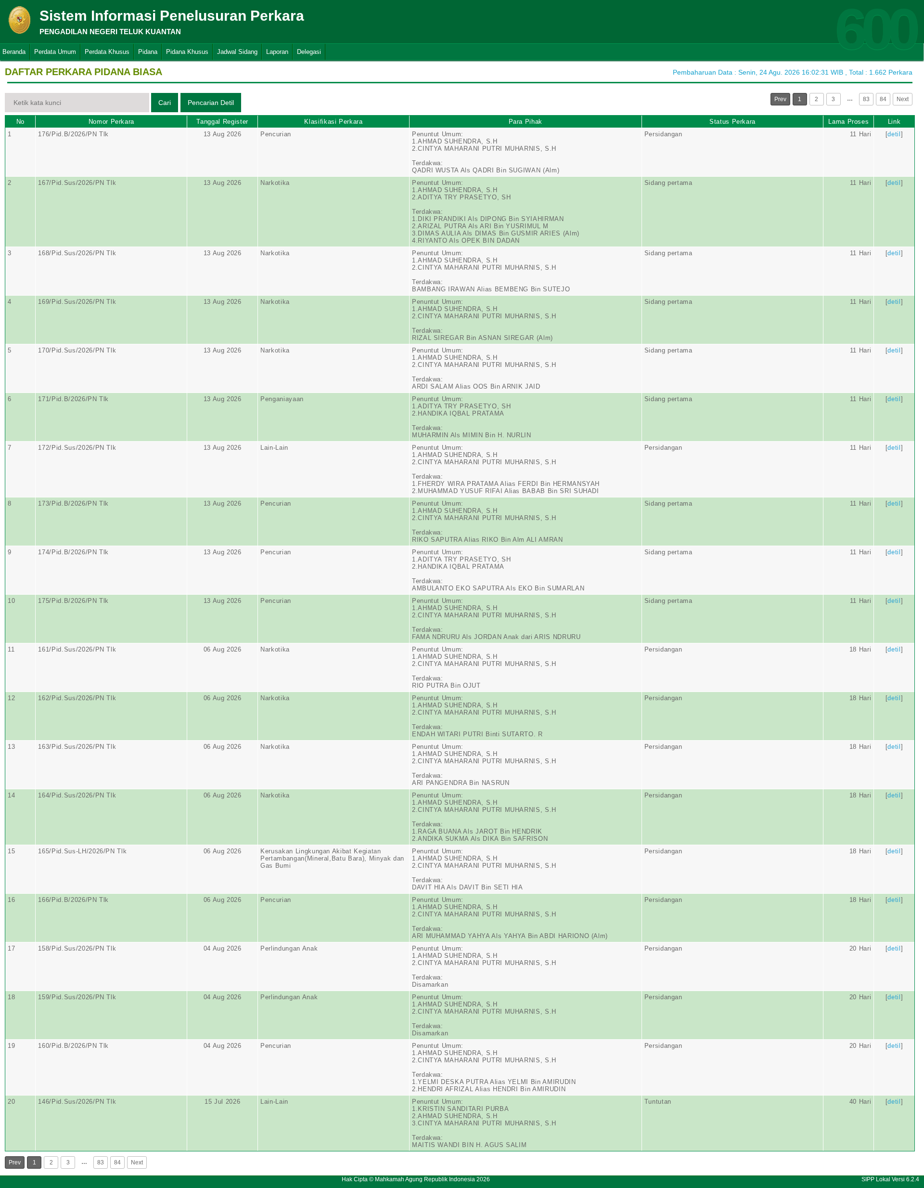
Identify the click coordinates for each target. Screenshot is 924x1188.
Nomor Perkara (111, 121)
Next (903, 99)
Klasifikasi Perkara (333, 121)
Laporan (277, 51)
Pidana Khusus (187, 51)
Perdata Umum (55, 51)
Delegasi (309, 51)
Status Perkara (732, 121)
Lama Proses (848, 121)
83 (866, 99)
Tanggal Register (222, 121)
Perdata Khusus (107, 51)
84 (883, 99)
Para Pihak (526, 121)
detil (893, 134)
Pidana (147, 51)
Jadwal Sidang (237, 51)
